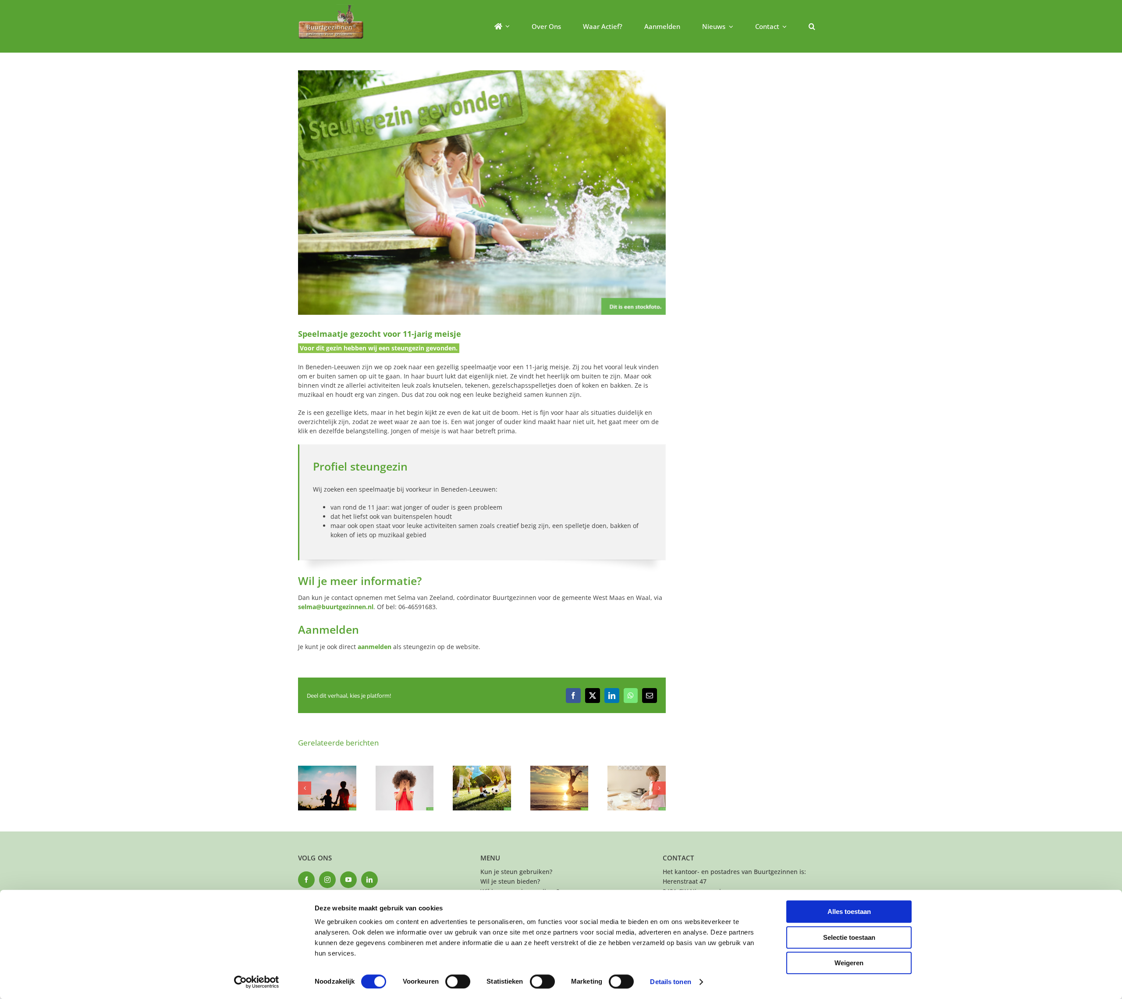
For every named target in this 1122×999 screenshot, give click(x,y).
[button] (812, 26)
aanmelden (374, 646)
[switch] (457, 981)
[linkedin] (369, 879)
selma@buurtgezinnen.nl (335, 607)
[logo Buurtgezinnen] (331, 7)
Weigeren (848, 963)
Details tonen (670, 981)
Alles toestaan (849, 911)
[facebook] (306, 879)
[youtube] (348, 879)
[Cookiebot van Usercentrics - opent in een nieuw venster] (256, 981)
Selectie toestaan (849, 937)
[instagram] (327, 879)
